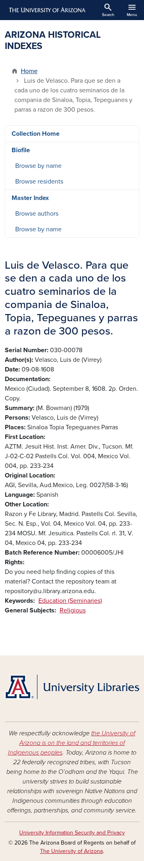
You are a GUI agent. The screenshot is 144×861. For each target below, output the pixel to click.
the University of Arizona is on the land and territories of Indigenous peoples (72, 743)
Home (29, 71)
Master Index (30, 198)
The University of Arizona (71, 851)
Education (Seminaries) (70, 601)
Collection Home (36, 134)
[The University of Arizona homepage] (46, 10)
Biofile (21, 150)
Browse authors (36, 214)
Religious (73, 610)
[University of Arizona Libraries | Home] (72, 687)
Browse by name (38, 166)
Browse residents (39, 182)
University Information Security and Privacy (72, 832)
